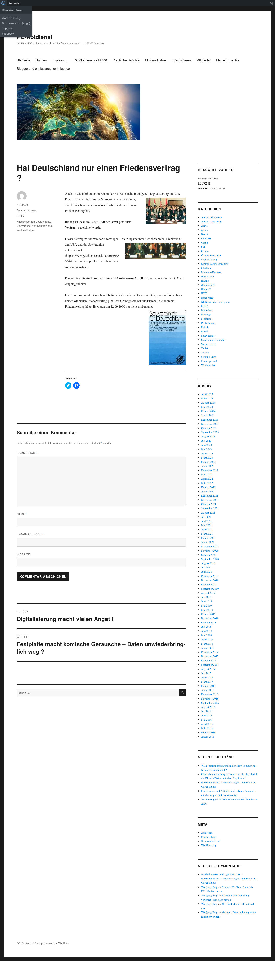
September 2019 (210, 588)
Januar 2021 (207, 542)
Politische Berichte (126, 60)
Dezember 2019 (209, 576)
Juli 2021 (206, 517)
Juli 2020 (206, 567)
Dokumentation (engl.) (16, 23)
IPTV (204, 293)
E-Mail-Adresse (30, 534)
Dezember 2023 (209, 419)
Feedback (8, 33)
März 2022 (207, 483)
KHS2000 (22, 205)
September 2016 (210, 703)
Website (23, 554)
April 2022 (207, 478)
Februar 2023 (208, 462)
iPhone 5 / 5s (208, 285)
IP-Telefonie (207, 276)
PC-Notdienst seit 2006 (90, 60)
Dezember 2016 (209, 694)
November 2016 (210, 698)
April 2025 (207, 394)
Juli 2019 (206, 597)
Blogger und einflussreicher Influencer (44, 68)
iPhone (205, 280)
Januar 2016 (207, 736)
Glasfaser (206, 268)
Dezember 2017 (209, 652)
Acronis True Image (211, 221)
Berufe (204, 234)
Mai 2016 (206, 719)
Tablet (204, 348)
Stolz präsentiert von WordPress (52, 943)
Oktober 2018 (208, 622)
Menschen (206, 310)
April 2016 (207, 724)
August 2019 (208, 593)
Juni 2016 (206, 715)
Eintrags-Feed (208, 837)
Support (7, 28)
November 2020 (210, 550)
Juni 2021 (206, 521)
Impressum (60, 60)
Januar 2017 (207, 690)
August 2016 (208, 707)
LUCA (204, 306)
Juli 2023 (206, 440)
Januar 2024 (207, 415)
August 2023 (208, 436)
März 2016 (207, 728)
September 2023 (210, 432)
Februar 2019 (208, 614)
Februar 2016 (208, 732)
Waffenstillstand (26, 230)
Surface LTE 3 (208, 344)
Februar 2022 (208, 487)
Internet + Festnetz (211, 272)
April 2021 (207, 529)
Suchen (41, 60)
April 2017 (207, 677)
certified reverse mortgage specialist (220, 874)
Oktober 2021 (208, 504)
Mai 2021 (206, 525)
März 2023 (207, 457)
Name (22, 514)
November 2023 (210, 424)
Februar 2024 (208, 411)
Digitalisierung (209, 259)
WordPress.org (11, 18)
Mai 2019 (206, 605)
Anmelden (14, 3)
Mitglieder (203, 60)
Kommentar (27, 453)
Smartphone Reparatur (213, 340)
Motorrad (206, 318)
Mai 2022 (206, 474)
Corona (205, 251)
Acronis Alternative (211, 217)
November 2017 (210, 656)
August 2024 (208, 402)
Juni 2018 (206, 631)
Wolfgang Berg (209, 887)
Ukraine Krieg (208, 357)
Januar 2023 (207, 466)
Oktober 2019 (208, 584)
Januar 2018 (207, 648)
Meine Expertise (227, 60)
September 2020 (210, 559)
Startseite (23, 60)
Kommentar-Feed (210, 841)
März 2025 (207, 398)
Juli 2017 (206, 673)
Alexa (204, 225)
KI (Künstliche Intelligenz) (215, 302)
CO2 (203, 247)
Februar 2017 (208, 686)
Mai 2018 (206, 635)
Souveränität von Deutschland (34, 226)
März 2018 (207, 643)
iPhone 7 (206, 289)
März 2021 (207, 533)
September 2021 (210, 508)
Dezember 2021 (209, 495)
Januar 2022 (207, 491)
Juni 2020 (206, 572)
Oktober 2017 (208, 660)
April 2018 (207, 639)
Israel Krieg (207, 297)
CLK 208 (206, 238)
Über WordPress (12, 10)
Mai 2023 (206, 449)
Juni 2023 (206, 445)
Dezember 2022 (209, 470)
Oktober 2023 (208, 428)
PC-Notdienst (34, 37)
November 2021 (210, 500)
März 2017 (207, 681)
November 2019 (210, 580)
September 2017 (210, 664)
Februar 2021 (208, 538)
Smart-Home (208, 335)
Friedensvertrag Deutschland (33, 221)
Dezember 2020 (209, 546)
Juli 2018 (206, 626)
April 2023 (207, 453)
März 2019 (207, 610)
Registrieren (182, 60)
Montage (206, 314)
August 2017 (208, 669)
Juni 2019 (206, 601)
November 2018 (210, 618)
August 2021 (208, 512)
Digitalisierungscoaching (215, 264)
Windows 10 (208, 365)
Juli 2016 (206, 711)
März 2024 (207, 407)
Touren (205, 352)
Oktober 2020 (208, 555)
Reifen (204, 331)
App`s (204, 230)
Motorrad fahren (156, 60)
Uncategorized (209, 361)
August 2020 (208, 563)
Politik (20, 216)
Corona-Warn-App (211, 255)
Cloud (204, 242)
